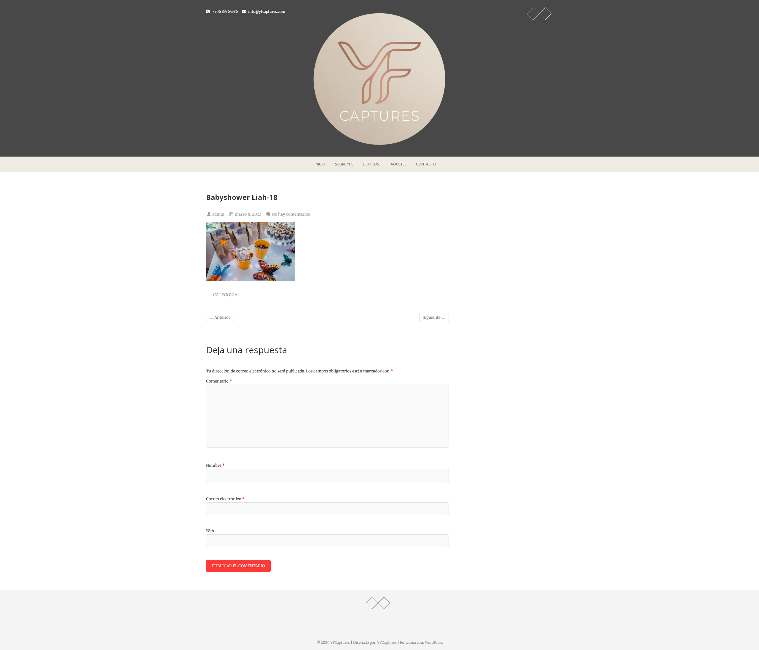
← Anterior (220, 317)
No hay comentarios (291, 214)
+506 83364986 (224, 11)
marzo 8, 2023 (247, 214)
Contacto (426, 164)
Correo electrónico (225, 498)
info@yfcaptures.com (266, 11)
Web (210, 530)
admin (217, 214)
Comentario (219, 381)
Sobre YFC (344, 164)
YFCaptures (340, 642)
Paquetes (397, 164)
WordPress (434, 642)
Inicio (320, 164)
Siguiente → (434, 317)
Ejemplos (371, 164)
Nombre (215, 465)
